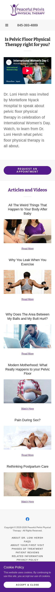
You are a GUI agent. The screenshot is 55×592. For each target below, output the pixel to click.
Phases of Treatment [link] (27, 549)
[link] (27, 10)
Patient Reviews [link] (27, 552)
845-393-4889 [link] (27, 25)
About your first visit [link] (27, 545)
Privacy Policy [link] (27, 560)
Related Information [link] (27, 556)
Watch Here (27, 408)
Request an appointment (27, 170)
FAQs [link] (27, 541)
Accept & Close (27, 584)
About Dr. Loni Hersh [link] (27, 538)
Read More (28, 248)
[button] (7, 25)
